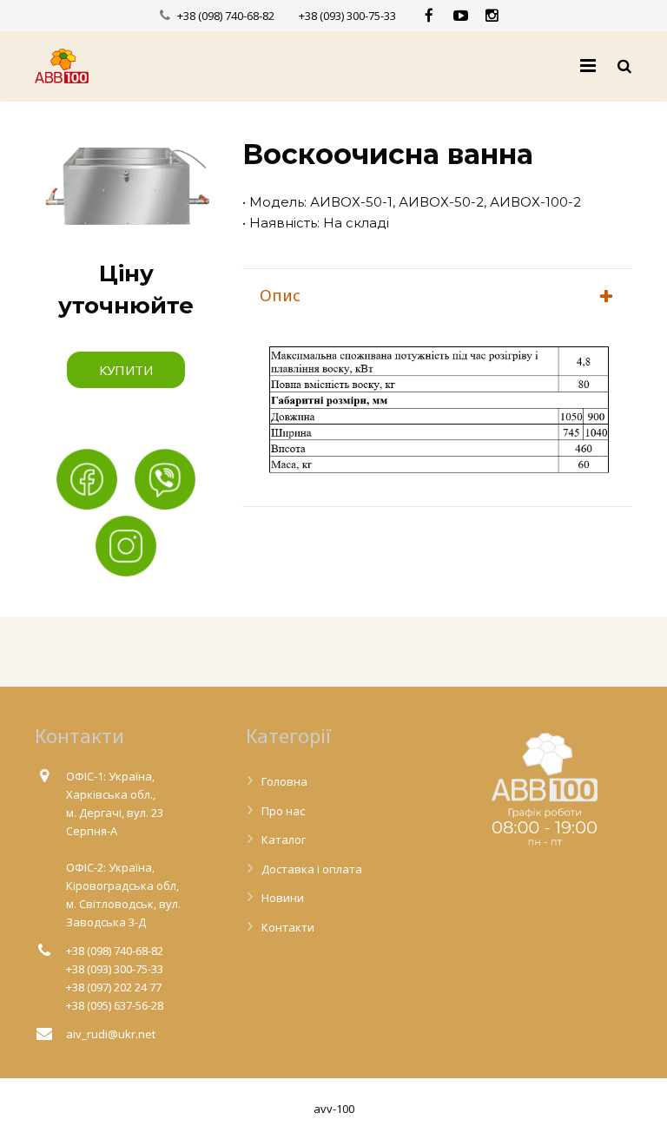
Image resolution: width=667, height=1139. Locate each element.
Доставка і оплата (311, 869)
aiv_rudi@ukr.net (110, 1034)
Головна (284, 781)
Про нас (283, 811)
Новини (282, 897)
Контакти (287, 927)
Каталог (283, 839)
